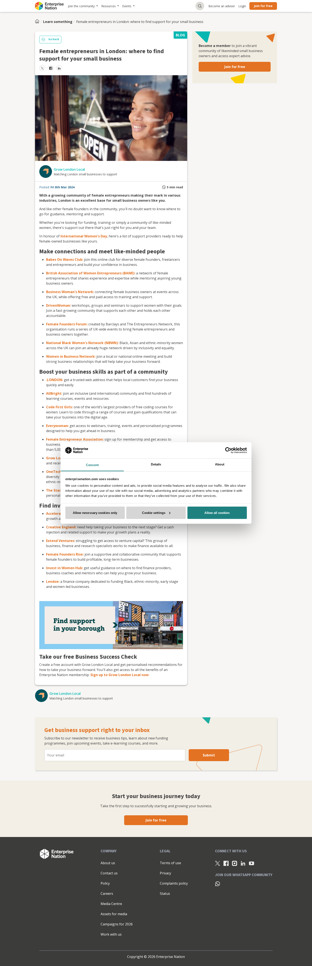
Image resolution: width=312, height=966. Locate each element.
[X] (217, 863)
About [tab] (219, 464)
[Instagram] (234, 863)
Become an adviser (221, 6)
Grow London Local (69, 169)
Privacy (165, 873)
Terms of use (170, 863)
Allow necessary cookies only (95, 512)
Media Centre (111, 903)
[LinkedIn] (243, 863)
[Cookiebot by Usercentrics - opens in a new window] (228, 450)
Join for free (263, 6)
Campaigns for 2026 (117, 924)
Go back (53, 39)
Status (165, 893)
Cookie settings (154, 512)
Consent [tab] (92, 465)
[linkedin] (59, 68)
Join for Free (234, 66)
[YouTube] (251, 863)
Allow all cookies (217, 512)
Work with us (111, 934)
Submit (209, 755)
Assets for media (114, 914)
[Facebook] (226, 863)
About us (108, 863)
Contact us (109, 873)
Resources (108, 6)
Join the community (81, 6)
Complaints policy (174, 883)
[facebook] (51, 68)
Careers (107, 893)
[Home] (38, 21)
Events (126, 6)
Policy (105, 883)
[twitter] (42, 68)
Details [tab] (156, 464)
